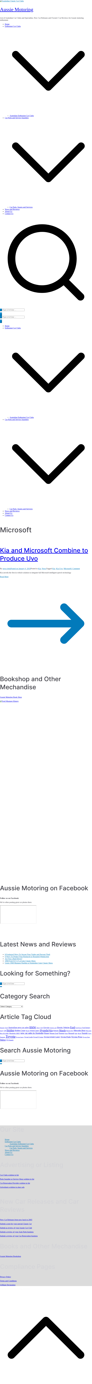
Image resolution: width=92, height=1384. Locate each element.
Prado (66, 1033)
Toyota (10, 1036)
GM (5, 1031)
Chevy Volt (40, 1027)
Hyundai (44, 1030)
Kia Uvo (59, 569)
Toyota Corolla (28, 1037)
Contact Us (9, 214)
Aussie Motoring (16, 9)
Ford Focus (78, 1027)
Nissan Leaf (53, 1033)
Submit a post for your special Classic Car (16, 1224)
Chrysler (46, 1028)
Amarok (2, 1027)
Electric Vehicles (63, 1028)
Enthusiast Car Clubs (13, 328)
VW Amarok (9, 1040)
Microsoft (67, 569)
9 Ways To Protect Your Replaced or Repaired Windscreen (27, 957)
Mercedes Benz (80, 1030)
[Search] (1, 310)
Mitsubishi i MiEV (14, 1033)
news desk (7, 569)
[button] (48, 113)
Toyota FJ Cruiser (38, 1037)
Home (7, 24)
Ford (72, 1027)
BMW (32, 1027)
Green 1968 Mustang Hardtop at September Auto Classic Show (29, 963)
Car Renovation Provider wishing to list (15, 1183)
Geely (1, 1030)
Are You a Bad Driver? (13, 959)
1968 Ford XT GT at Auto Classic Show (20, 961)
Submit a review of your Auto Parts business (17, 1232)
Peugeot (61, 1033)
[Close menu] (1, 321)
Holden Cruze (20, 1030)
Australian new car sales (18, 1027)
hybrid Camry (34, 1031)
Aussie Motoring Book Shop (11, 697)
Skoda (79, 1033)
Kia (39, 569)
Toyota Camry (20, 1037)
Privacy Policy (5, 1277)
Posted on (21, 569)
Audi (6, 1027)
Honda (27, 1030)
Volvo (3, 1039)
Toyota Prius (76, 1037)
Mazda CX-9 (69, 1030)
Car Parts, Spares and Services (21, 207)
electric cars (53, 1027)
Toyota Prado (66, 1037)
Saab (76, 1033)
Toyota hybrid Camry (52, 1037)
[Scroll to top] (46, 1383)
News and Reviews (12, 209)
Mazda (62, 1030)
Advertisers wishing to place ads (12, 1187)
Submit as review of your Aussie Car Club (16, 1228)
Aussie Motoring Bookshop (10, 1256)
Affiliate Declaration (7, 1285)
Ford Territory (86, 1028)
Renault (71, 1033)
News (44, 569)
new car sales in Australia (31, 1033)
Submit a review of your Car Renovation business (19, 1236)
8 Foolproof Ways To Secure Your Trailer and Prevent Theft (27, 954)
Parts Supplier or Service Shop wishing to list (17, 1179)
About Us (8, 211)
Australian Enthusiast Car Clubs (22, 116)
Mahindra (56, 1031)
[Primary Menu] (1, 314)
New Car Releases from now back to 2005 (16, 1220)
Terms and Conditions (8, 1281)
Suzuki (85, 1033)
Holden (10, 1030)
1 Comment (75, 569)
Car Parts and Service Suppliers (17, 420)
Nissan (46, 1033)
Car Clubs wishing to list (9, 1175)
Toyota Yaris (86, 1037)
